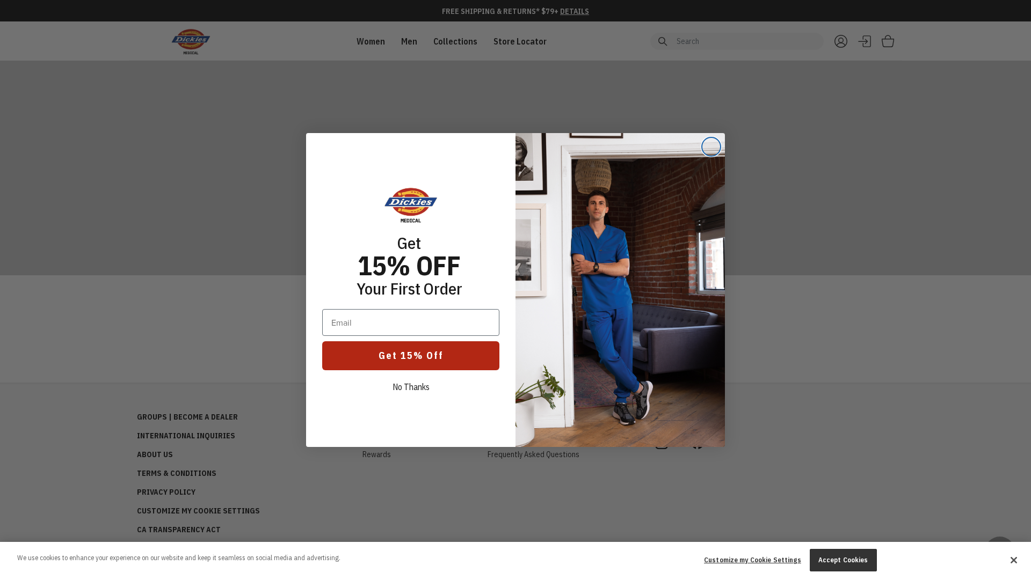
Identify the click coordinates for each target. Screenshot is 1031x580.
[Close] (1014, 560)
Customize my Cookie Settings (752, 559)
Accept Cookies (843, 559)
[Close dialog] (711, 146)
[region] (515, 561)
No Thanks (411, 386)
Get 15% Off (411, 355)
